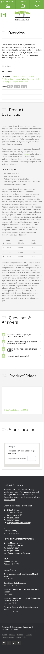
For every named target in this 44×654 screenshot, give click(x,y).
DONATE (37, 2)
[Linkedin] (25, 86)
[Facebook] (15, 86)
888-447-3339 (9, 499)
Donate (20, 634)
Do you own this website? (17, 458)
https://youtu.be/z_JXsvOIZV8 (16, 410)
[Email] (8, 86)
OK (31, 458)
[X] (12, 86)
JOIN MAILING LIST (8, 2)
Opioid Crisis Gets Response (15, 583)
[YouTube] (18, 643)
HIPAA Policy (21, 637)
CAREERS (23, 2)
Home (4, 634)
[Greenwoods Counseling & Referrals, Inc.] (22, 16)
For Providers (8, 637)
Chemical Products (19, 76)
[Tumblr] (22, 86)
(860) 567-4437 (13, 517)
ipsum (27, 154)
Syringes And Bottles (20, 81)
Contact (29, 634)
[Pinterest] (18, 86)
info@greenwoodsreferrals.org (19, 522)
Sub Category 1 (16, 79)
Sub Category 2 (29, 79)
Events (12, 634)
